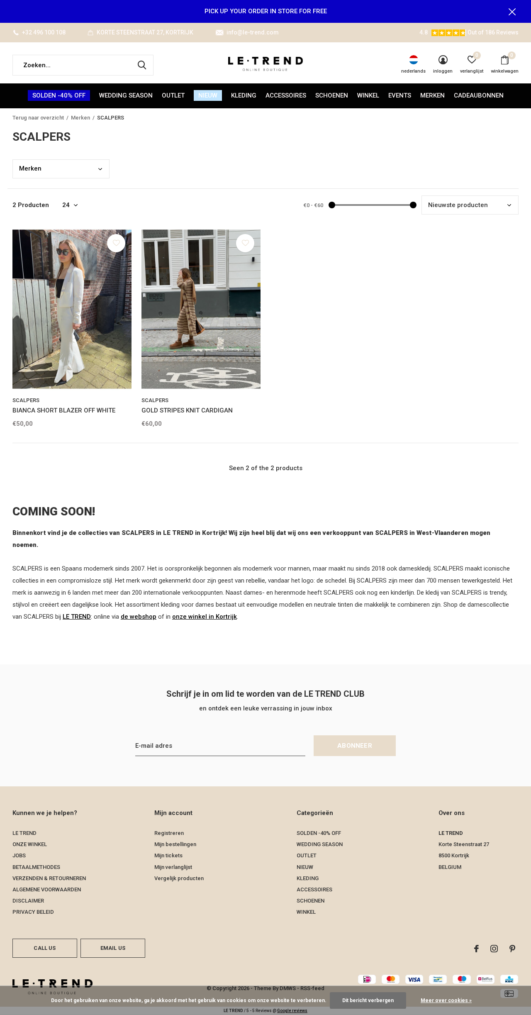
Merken (432, 95)
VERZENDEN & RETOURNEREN (49, 878)
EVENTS (399, 95)
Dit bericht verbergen (368, 1000)
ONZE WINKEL (29, 844)
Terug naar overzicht (38, 118)
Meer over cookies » (446, 1000)
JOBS (19, 855)
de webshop (138, 616)
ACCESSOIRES (286, 95)
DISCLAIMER (28, 901)
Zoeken (141, 65)
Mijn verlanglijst (173, 867)
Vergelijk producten (179, 878)
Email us (112, 948)
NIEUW (207, 95)
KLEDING (243, 95)
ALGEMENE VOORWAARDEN (46, 889)
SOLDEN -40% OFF (58, 95)
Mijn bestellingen (175, 844)
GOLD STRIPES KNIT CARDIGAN (187, 410)
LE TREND (77, 616)
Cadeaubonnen (479, 95)
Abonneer (354, 745)
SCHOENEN (331, 95)
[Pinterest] (512, 948)
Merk (30, 168)
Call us (45, 948)
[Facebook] (476, 948)
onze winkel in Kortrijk (204, 616)
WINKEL (368, 95)
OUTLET (173, 95)
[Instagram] (494, 948)
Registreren (169, 833)
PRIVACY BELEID (33, 912)
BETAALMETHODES (36, 867)
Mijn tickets (168, 855)
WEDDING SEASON (126, 95)
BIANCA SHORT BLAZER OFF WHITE (63, 410)
